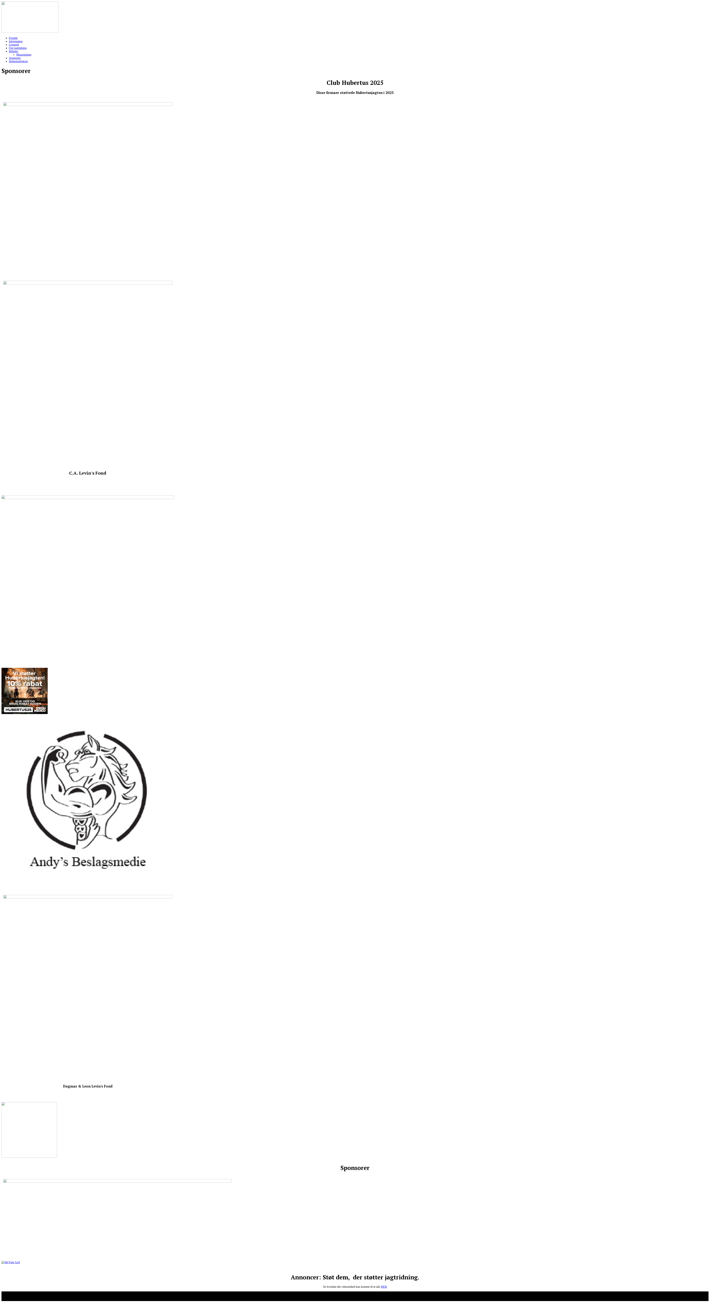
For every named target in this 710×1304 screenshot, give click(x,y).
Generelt (14, 44)
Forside (13, 38)
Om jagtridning (18, 48)
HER (384, 1286)
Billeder (13, 51)
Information (16, 41)
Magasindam (23, 54)
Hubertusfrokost (18, 61)
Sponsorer (15, 58)
